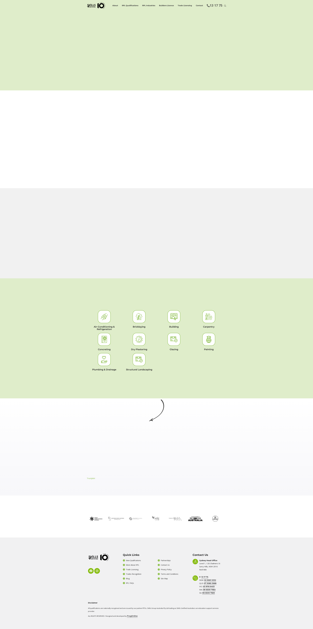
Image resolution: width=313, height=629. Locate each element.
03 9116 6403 (209, 586)
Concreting (104, 349)
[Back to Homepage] (96, 5)
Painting (209, 349)
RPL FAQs (130, 583)
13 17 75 (204, 577)
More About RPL (132, 565)
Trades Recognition (133, 574)
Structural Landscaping (139, 369)
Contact (199, 5)
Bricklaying (139, 326)
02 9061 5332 (210, 580)
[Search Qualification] (225, 5)
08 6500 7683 (208, 593)
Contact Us (165, 565)
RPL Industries (148, 5)
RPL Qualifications (130, 5)
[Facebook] (91, 571)
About (115, 5)
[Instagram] (97, 571)
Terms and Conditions (169, 574)
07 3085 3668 (210, 583)
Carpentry (208, 326)
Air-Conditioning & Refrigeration (104, 328)
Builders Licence (166, 5)
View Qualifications (133, 560)
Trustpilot (91, 478)
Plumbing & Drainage (104, 369)
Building (174, 326)
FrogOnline (132, 616)
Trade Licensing (185, 5)
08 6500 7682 (209, 590)
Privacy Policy (166, 569)
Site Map (164, 578)
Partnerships (166, 560)
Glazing (174, 349)
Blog (128, 578)
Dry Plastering (139, 349)
